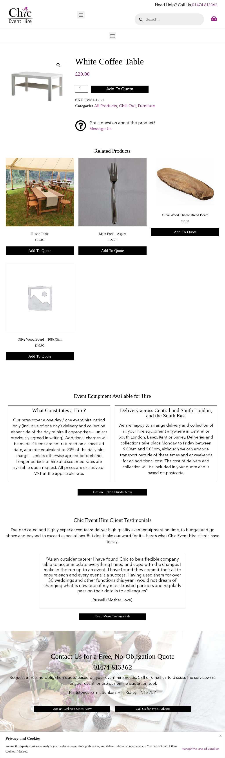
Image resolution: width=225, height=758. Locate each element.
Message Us (100, 129)
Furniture (146, 106)
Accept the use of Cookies (201, 749)
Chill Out (127, 106)
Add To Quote (119, 89)
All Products (105, 106)
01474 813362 (204, 5)
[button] (81, 14)
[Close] (220, 735)
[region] (112, 745)
